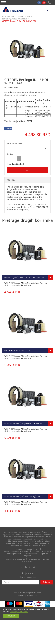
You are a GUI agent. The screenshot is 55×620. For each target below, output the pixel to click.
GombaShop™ (32, 595)
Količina (10, 154)
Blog (37, 549)
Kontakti (36, 551)
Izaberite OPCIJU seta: (15, 143)
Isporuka (44, 553)
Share (9, 128)
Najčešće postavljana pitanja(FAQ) (16, 551)
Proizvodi (28, 549)
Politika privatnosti (14, 553)
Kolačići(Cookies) (31, 553)
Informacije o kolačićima (19, 612)
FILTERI (46, 559)
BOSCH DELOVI (27, 561)
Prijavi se (27, 555)
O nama (19, 549)
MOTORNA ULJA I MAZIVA (15, 559)
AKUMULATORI (34, 559)
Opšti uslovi (46, 551)
